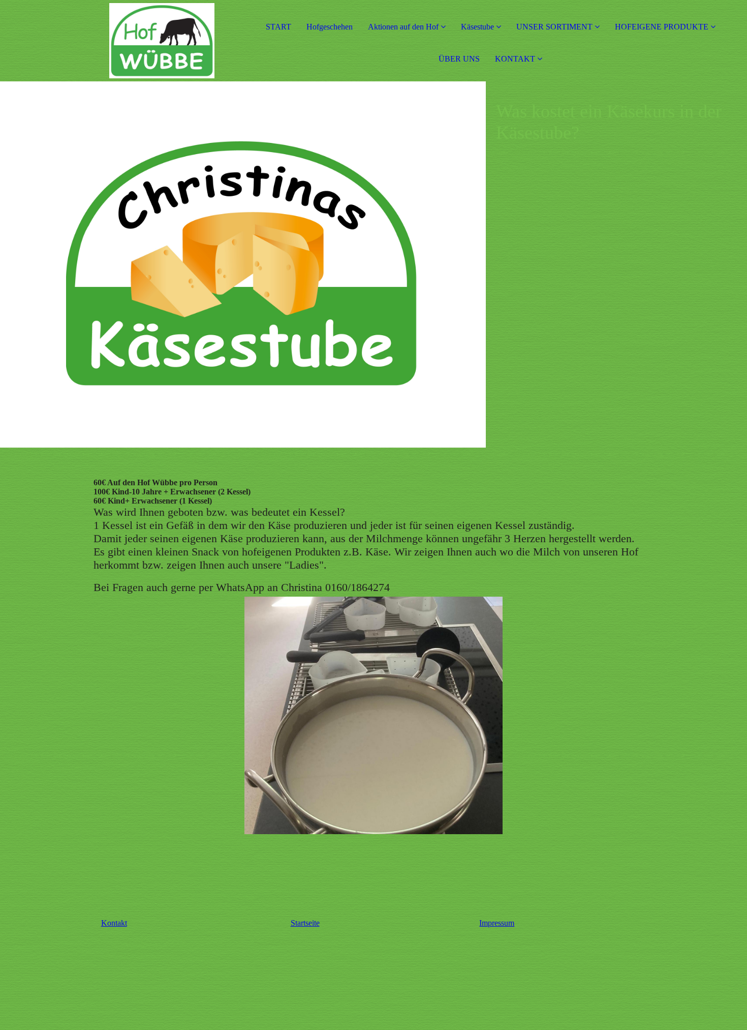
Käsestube (478, 26)
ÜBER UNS (459, 58)
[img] (117, 40)
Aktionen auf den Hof (403, 26)
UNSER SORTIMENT (554, 26)
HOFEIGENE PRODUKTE (661, 26)
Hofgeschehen (329, 26)
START (278, 26)
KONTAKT (515, 58)
